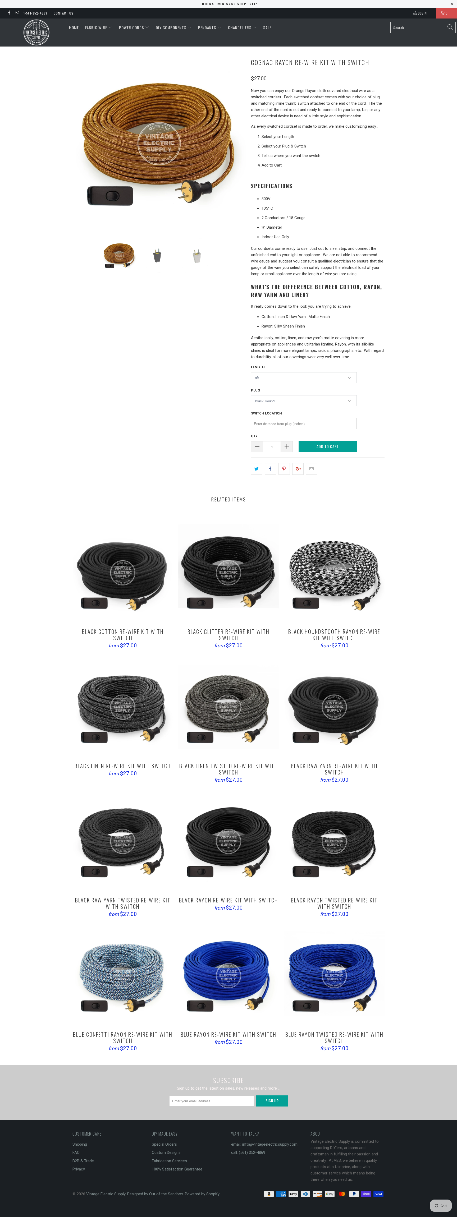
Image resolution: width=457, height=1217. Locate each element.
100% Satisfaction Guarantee (177, 1169)
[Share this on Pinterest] (284, 469)
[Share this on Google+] (298, 469)
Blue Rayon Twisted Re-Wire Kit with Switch (334, 975)
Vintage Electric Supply (105, 1194)
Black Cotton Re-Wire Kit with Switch (122, 573)
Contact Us (64, 13)
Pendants (207, 27)
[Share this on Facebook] (270, 469)
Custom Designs (166, 1152)
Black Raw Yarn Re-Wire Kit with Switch (334, 707)
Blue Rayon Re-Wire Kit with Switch (228, 975)
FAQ (76, 1152)
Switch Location (266, 413)
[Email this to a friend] (311, 469)
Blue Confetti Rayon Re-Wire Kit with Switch (122, 975)
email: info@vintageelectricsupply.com (264, 1144)
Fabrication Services (169, 1161)
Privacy (78, 1169)
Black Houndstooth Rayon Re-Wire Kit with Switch (334, 573)
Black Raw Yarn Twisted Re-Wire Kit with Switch (122, 841)
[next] (236, 143)
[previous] (81, 143)
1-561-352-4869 (35, 13)
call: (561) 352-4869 (248, 1152)
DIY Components (172, 27)
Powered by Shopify (202, 1194)
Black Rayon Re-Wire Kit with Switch (228, 841)
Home (74, 27)
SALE (267, 27)
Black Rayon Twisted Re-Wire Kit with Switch (334, 841)
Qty (254, 436)
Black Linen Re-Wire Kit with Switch (122, 707)
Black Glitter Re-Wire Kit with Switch (228, 573)
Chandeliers (240, 27)
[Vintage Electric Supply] (36, 33)
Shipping (79, 1144)
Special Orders (164, 1144)
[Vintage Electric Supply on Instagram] (17, 13)
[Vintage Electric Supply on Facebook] (9, 13)
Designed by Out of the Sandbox (155, 1194)
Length (258, 367)
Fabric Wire (96, 27)
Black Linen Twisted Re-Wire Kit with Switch (228, 707)
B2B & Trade (83, 1161)
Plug (255, 390)
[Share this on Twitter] (256, 469)
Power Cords (132, 27)
